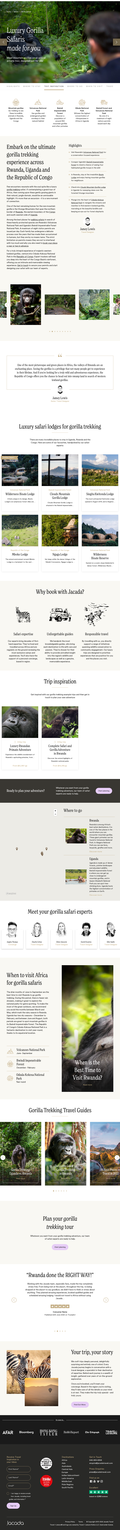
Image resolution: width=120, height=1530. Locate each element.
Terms (80, 1522)
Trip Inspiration (54, 86)
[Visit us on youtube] (94, 1482)
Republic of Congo (25, 257)
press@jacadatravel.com (100, 1472)
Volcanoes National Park (93, 152)
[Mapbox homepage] (11, 893)
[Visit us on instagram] (101, 1482)
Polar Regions (67, 1484)
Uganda (33, 215)
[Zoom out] (55, 814)
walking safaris (37, 220)
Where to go (75, 86)
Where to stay (32, 86)
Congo (52, 212)
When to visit (94, 86)
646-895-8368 (95, 1460)
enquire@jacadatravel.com (101, 1463)
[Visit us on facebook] (91, 1482)
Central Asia (67, 1469)
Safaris (16, 12)
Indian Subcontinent (70, 1475)
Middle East (67, 1481)
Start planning (103, 791)
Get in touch (22, 265)
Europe (65, 1472)
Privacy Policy (70, 1522)
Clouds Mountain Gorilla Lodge (93, 187)
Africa (64, 1460)
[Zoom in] (55, 810)
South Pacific (67, 1487)
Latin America (68, 1478)
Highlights (13, 86)
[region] (31, 852)
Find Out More (80, 1405)
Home (9, 12)
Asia (63, 1463)
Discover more (95, 852)
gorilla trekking (13, 190)
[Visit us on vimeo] (98, 1482)
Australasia (66, 1466)
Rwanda (19, 212)
